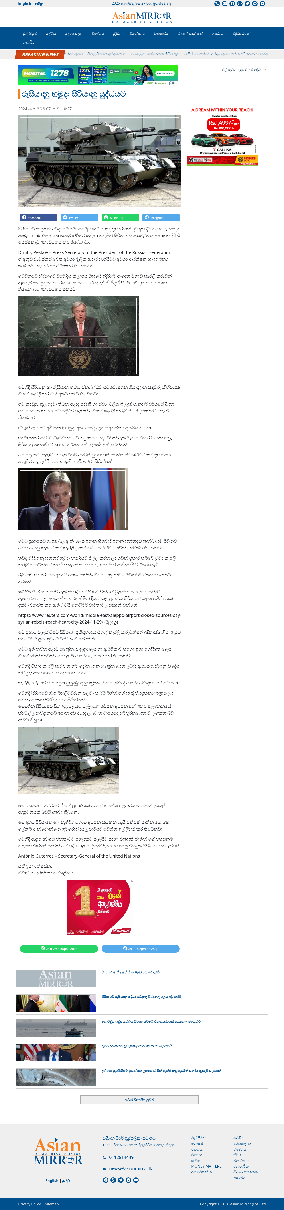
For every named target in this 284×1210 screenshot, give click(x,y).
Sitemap (52, 1204)
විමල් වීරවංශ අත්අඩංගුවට (88, 54)
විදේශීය (97, 33)
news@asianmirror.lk (130, 1168)
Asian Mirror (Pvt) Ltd (247, 1204)
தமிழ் (39, 3)
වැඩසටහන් (241, 33)
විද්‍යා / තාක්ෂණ (190, 33)
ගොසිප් (29, 42)
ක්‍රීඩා (116, 33)
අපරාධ (217, 33)
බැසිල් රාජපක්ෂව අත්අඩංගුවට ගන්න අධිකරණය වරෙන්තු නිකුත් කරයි (219, 54)
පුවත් (243, 69)
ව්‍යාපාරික (161, 33)
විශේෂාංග (137, 33)
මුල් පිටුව (30, 33)
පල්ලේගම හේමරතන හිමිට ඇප (136, 54)
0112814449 (121, 1157)
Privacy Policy (29, 1204)
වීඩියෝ (197, 1149)
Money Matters (206, 1166)
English (24, 3)
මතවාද (197, 1154)
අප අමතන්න (201, 1171)
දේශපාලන (74, 33)
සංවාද (196, 1160)
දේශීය (51, 33)
